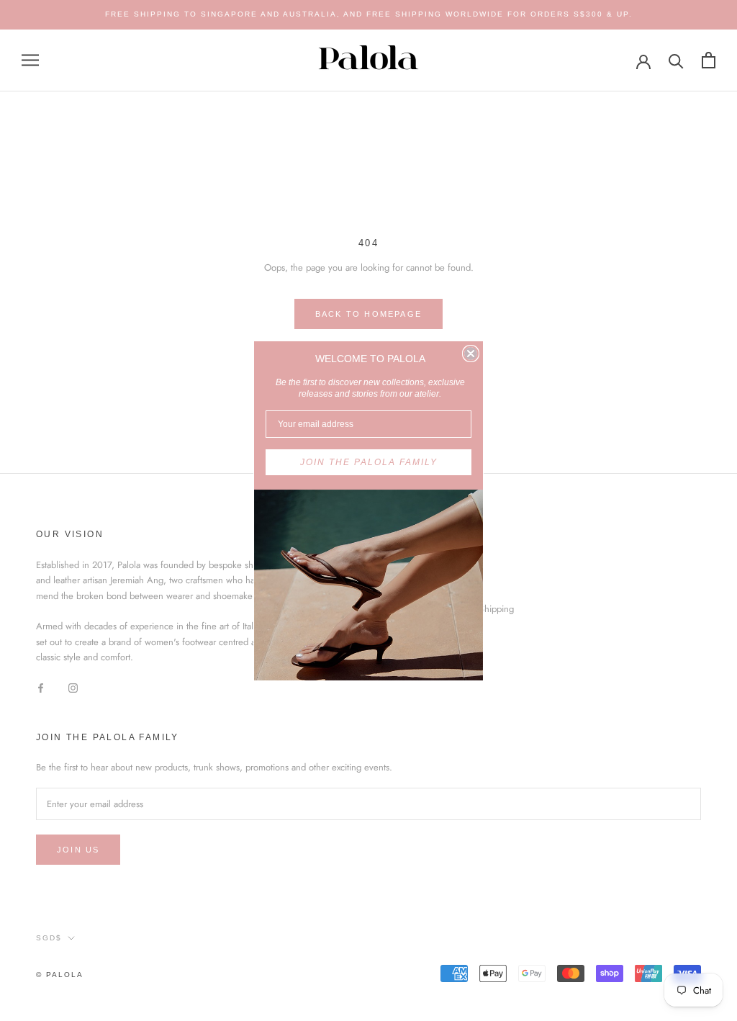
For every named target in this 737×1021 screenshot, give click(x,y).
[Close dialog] (471, 353)
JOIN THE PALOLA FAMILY (369, 462)
